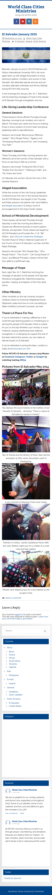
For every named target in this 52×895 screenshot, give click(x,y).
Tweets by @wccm (12, 878)
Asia (9, 671)
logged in (18, 614)
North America (39, 41)
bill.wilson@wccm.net (20, 348)
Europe (10, 679)
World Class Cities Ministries (26, 8)
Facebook (9, 357)
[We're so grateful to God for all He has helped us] (26, 761)
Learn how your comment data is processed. (25, 617)
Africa (9, 647)
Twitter (29, 357)
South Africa (14, 661)
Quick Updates (15, 695)
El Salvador (20, 41)
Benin (11, 651)
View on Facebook (11, 813)
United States (15, 706)
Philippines (14, 675)
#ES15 (23, 360)
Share (22, 813)
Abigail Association (14, 205)
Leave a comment (13, 598)
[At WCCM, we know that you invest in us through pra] (26, 735)
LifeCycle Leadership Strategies (28, 236)
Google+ (40, 357)
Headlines (13, 692)
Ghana (12, 655)
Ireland (12, 683)
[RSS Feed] (35, 21)
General (29, 41)
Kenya (12, 658)
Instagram (20, 357)
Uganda (12, 667)
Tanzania (13, 664)
